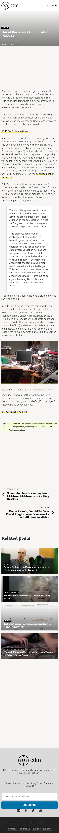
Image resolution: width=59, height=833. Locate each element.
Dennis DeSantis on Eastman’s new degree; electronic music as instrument (27, 568)
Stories (5, 28)
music (37, 426)
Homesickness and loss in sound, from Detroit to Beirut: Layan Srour (28, 654)
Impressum (12, 829)
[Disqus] (29, 702)
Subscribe (30, 805)
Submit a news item (42, 829)
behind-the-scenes (22, 423)
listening (29, 426)
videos (22, 430)
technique (13, 430)
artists (10, 423)
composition (51, 423)
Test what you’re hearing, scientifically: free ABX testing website (27, 625)
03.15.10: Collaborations (14, 131)
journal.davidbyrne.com (40, 390)
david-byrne (6, 426)
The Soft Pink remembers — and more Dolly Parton (27, 597)
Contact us (25, 829)
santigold (44, 426)
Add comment (9, 44)
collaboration (38, 423)
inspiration (18, 426)
